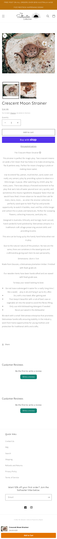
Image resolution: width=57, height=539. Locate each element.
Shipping (13, 113)
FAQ (6, 447)
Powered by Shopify (37, 519)
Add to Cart (28, 535)
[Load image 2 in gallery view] (28, 90)
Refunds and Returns (14, 465)
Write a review (29, 376)
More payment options (28, 146)
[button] (3, 16)
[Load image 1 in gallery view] (11, 90)
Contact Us (9, 441)
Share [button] (7, 344)
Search (8, 453)
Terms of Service (12, 477)
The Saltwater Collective (25, 519)
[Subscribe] (49, 497)
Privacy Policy (11, 471)
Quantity (5, 117)
